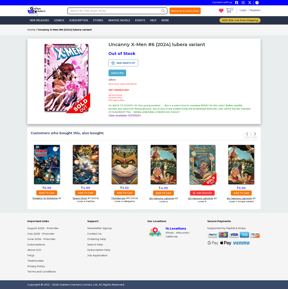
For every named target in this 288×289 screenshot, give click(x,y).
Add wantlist (204, 193)
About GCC (34, 249)
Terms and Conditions (41, 271)
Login (243, 10)
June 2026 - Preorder (41, 239)
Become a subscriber (185, 10)
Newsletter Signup (99, 228)
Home (31, 29)
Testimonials (35, 260)
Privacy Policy (36, 266)
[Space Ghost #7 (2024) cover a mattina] (86, 164)
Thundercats (118, 198)
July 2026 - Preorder (40, 233)
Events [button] (140, 20)
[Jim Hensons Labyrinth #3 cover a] (163, 164)
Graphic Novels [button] (119, 20)
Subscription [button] (78, 20)
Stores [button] (98, 20)
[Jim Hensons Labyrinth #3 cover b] (202, 164)
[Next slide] (254, 135)
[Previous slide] (247, 135)
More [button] (165, 20)
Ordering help (96, 239)
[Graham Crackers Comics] (36, 10)
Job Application (97, 255)
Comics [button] (59, 20)
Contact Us (94, 233)
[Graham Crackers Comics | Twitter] (250, 3)
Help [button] (153, 20)
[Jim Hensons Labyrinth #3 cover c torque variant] (241, 164)
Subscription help (98, 249)
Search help (95, 244)
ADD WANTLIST (126, 62)
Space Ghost (80, 198)
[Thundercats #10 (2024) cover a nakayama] (124, 164)
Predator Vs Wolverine (45, 198)
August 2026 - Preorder (43, 228)
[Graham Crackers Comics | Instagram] (243, 3)
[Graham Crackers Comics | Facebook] (236, 3)
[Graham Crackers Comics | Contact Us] (257, 3)
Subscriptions (36, 244)
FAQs (30, 255)
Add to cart (46, 192)
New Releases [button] (39, 20)
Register (255, 10)
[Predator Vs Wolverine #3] (47, 164)
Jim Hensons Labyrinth (161, 198)
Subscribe (117, 72)
